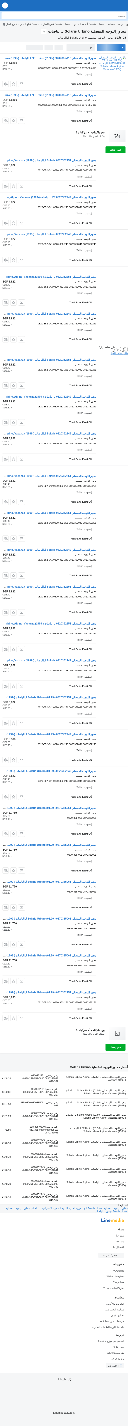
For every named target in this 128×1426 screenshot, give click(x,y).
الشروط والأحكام (115, 1303)
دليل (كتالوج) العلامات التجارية (108, 1327)
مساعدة (120, 1241)
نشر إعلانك (115, 149)
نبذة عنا (120, 1235)
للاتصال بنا (118, 1247)
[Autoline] (4, 24)
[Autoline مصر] (106, 5)
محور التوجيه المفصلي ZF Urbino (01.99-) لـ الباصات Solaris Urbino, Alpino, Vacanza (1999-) (98, 1130)
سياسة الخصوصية (114, 1309)
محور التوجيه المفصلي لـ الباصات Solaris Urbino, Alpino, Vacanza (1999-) (96, 1078)
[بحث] (5, 15)
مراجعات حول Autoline (112, 1321)
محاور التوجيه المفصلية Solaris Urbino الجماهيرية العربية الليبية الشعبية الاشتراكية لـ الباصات (79, 1208)
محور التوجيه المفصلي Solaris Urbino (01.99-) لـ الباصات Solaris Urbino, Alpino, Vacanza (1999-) (96, 1092)
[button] (5, 5)
